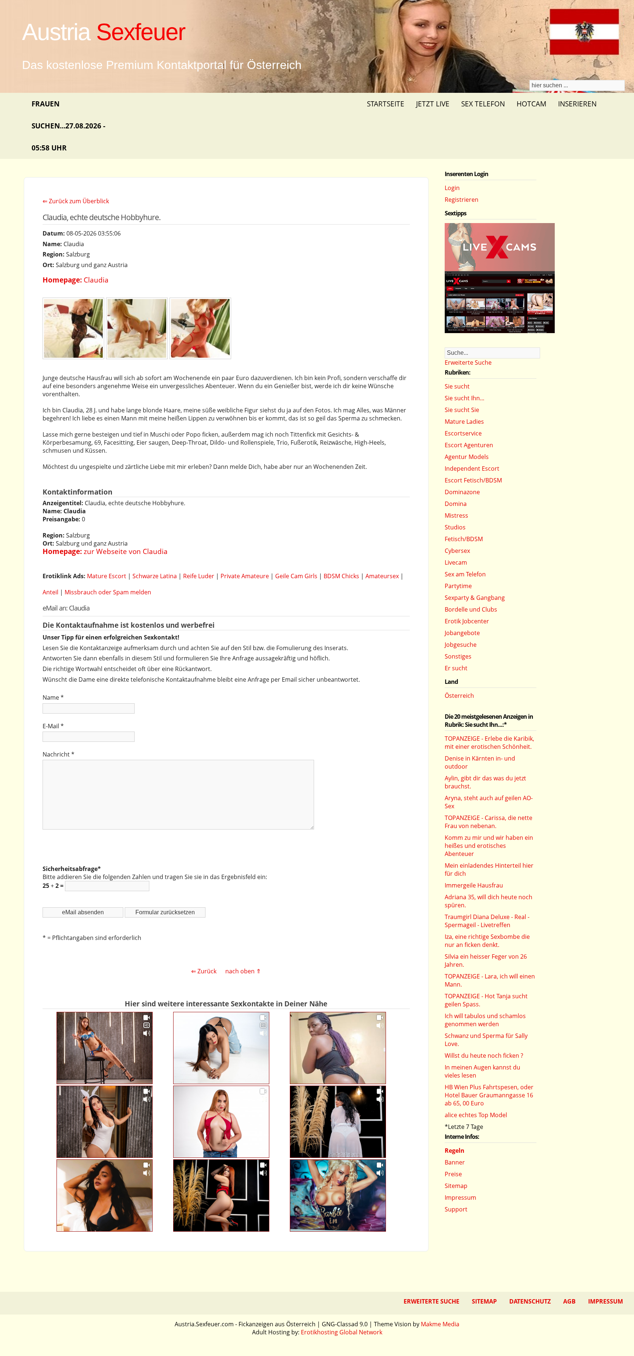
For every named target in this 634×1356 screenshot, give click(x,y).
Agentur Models (467, 457)
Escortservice (463, 433)
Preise (453, 1174)
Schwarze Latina (154, 576)
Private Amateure (245, 576)
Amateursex (382, 576)
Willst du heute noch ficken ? (484, 1055)
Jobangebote (462, 633)
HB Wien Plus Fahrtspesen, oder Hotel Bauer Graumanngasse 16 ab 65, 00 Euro (489, 1095)
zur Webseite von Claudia (126, 551)
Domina (456, 504)
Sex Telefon (483, 104)
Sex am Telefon (465, 574)
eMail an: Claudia (66, 608)
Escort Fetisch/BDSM (473, 480)
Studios (455, 527)
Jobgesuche (461, 645)
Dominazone (462, 492)
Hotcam (531, 104)
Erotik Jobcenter (467, 621)
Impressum (460, 1197)
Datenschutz (530, 1301)
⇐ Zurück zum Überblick (76, 201)
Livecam (456, 562)
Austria (103, 32)
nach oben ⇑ (243, 971)
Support (456, 1209)
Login (452, 188)
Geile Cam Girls (296, 576)
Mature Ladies (464, 422)
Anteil (50, 592)
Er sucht (456, 668)
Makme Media (440, 1324)
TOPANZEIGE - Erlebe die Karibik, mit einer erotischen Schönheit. (489, 742)
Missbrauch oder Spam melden (108, 592)
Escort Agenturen (469, 445)
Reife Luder (198, 576)
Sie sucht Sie (462, 410)
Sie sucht (457, 386)
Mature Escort (106, 576)
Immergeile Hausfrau (474, 885)
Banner (455, 1162)
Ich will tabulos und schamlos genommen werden (485, 1020)
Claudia (96, 280)
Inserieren (577, 104)
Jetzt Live (432, 104)
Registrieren (461, 200)
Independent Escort (472, 468)
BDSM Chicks (341, 576)
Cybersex (457, 551)
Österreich (459, 696)
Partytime (458, 586)
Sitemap (456, 1186)
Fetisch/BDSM (464, 539)
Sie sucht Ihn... (464, 398)
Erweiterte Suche (468, 362)
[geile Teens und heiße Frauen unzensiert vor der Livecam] (500, 331)
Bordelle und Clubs (471, 609)
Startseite (385, 104)
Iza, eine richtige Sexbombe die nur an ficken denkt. (487, 941)
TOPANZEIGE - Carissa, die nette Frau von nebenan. (488, 822)
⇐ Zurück (203, 971)
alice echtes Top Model (476, 1115)
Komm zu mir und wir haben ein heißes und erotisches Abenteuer (489, 846)
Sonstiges (458, 656)
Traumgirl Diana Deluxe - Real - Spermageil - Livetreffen (487, 921)
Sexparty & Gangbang (475, 598)
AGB (569, 1301)
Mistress (456, 515)
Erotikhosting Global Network (341, 1332)
